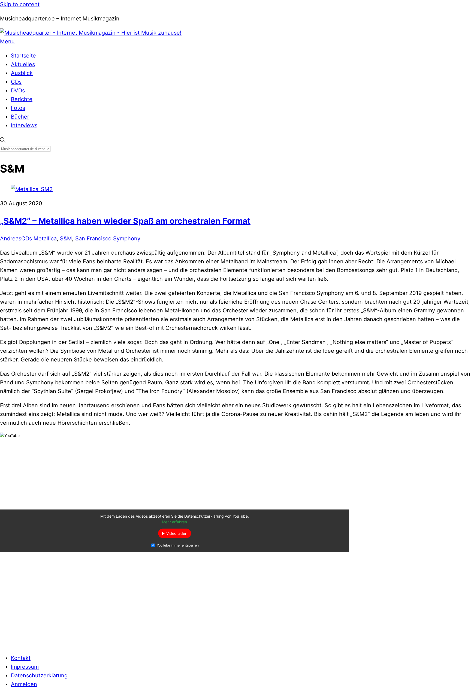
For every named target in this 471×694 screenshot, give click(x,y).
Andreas (10, 238)
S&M (66, 238)
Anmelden (24, 684)
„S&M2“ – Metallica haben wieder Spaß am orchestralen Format (125, 221)
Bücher (20, 116)
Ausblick (22, 73)
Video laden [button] (176, 533)
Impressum (25, 666)
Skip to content (20, 4)
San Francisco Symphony (107, 238)
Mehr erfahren (174, 522)
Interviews (24, 125)
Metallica (45, 238)
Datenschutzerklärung (39, 675)
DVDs (18, 90)
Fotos (18, 108)
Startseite (23, 55)
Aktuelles (23, 64)
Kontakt (21, 658)
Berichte (21, 99)
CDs (16, 82)
